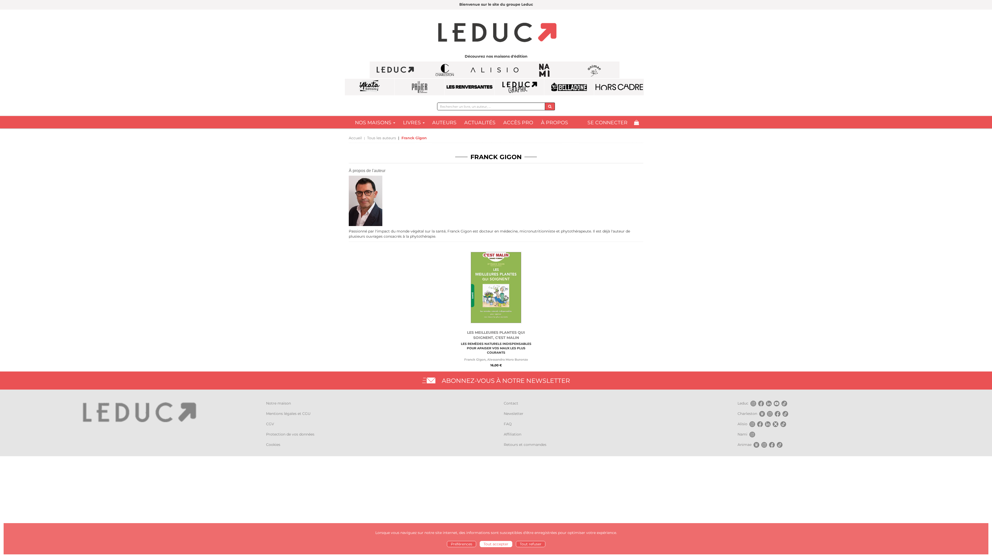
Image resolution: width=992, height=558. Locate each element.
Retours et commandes (525, 444)
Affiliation (512, 434)
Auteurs (444, 123)
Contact (511, 403)
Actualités (479, 123)
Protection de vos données (290, 434)
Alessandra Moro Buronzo (507, 359)
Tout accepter (496, 544)
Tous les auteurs (381, 138)
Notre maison (278, 403)
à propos (554, 123)
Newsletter (513, 413)
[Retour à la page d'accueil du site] (496, 33)
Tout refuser (530, 544)
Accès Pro (518, 123)
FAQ (508, 424)
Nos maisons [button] (374, 123)
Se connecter (607, 123)
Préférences (461, 544)
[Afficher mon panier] (636, 122)
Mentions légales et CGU (288, 413)
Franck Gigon (475, 359)
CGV (270, 424)
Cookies (273, 444)
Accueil (355, 138)
